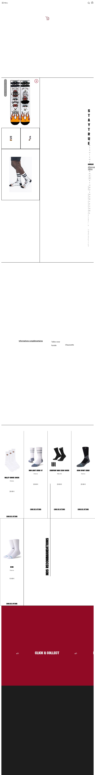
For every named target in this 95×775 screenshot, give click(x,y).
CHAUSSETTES (88, 238)
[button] (36, 81)
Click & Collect (41, 653)
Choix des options (11, 516)
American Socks (91, 168)
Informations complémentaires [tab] (31, 341)
